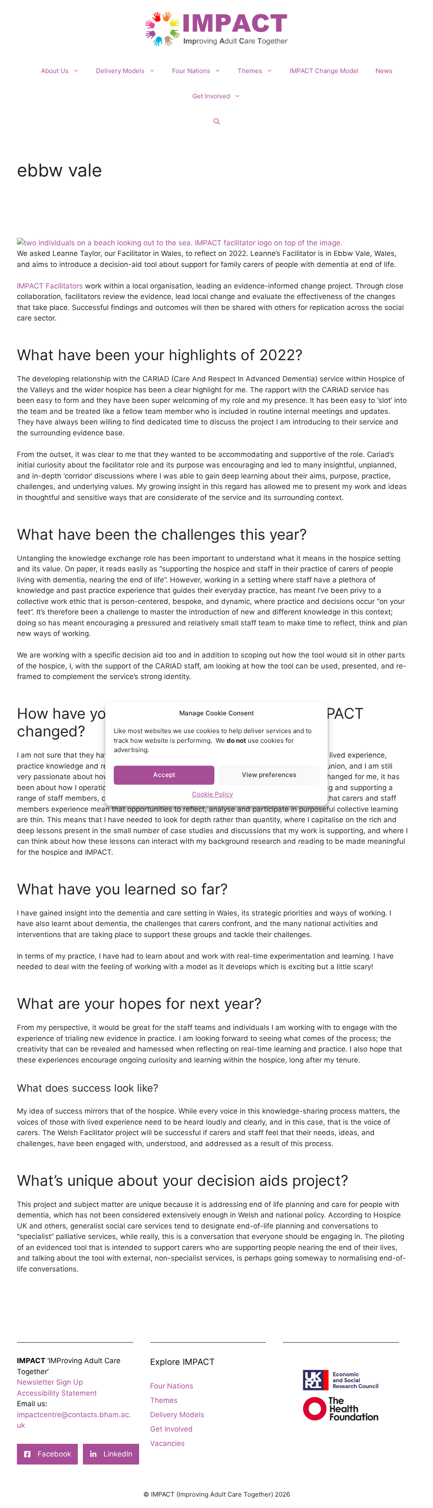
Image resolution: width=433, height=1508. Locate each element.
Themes (250, 71)
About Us (55, 71)
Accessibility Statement (57, 1393)
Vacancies (167, 1443)
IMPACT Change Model (324, 71)
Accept (164, 775)
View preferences (269, 775)
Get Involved (211, 96)
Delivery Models (120, 71)
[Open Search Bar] (216, 121)
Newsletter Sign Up (50, 1382)
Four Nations (191, 71)
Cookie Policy (212, 794)
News (383, 71)
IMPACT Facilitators (50, 286)
